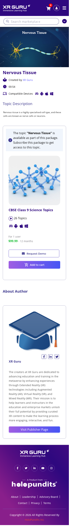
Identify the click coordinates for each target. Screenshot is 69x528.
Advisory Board (48, 497)
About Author (15, 291)
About (14, 497)
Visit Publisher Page (34, 430)
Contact (22, 503)
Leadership (29, 497)
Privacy (35, 503)
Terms (47, 503)
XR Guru (28, 80)
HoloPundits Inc (34, 519)
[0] (48, 9)
